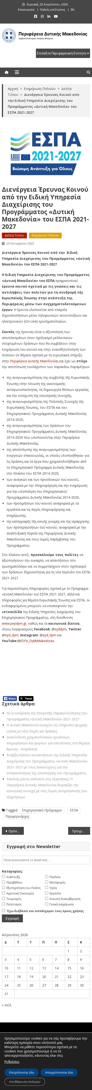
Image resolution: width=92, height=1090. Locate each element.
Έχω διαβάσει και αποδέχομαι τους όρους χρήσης (45, 911)
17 (6, 976)
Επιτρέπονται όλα (21, 1072)
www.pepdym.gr (14, 623)
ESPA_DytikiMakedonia (37, 640)
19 (31, 976)
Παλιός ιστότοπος (52, 10)
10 (6, 968)
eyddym (60, 629)
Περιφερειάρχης (17, 816)
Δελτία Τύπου (14, 235)
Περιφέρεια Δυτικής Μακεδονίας (34, 361)
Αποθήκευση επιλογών (24, 1082)
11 (19, 968)
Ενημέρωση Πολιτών (45, 235)
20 (44, 976)
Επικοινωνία (26, 10)
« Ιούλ (7, 1005)
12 (31, 968)
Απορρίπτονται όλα (59, 1072)
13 (44, 968)
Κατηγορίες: (12, 871)
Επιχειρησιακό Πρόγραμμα (42, 810)
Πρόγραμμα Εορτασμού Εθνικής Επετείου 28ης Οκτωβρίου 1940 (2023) (81, 831)
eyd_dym (11, 635)
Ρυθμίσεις (11, 1061)
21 (57, 976)
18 (19, 976)
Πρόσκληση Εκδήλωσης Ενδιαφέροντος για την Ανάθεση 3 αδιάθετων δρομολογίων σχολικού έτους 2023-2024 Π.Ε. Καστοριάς (16, 831)
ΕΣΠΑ (74, 810)
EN (72, 10)
